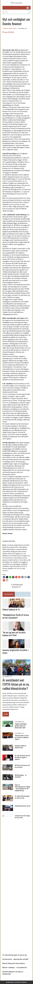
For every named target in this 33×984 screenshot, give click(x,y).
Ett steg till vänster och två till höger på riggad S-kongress (22, 757)
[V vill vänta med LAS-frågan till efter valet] (7, 947)
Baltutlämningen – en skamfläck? (20, 776)
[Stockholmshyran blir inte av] (7, 810)
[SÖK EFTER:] (16, 12)
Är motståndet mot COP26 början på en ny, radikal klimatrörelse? (15, 684)
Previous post (18, 585)
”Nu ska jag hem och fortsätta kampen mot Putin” (14, 634)
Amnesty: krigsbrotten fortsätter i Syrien (15, 651)
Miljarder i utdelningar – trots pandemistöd (14, 967)
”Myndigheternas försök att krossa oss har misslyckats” (15, 616)
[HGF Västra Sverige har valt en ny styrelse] (7, 769)
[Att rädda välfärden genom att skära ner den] (7, 800)
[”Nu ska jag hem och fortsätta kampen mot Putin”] (16, 629)
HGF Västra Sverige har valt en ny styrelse (22, 766)
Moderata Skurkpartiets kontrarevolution (13, 963)
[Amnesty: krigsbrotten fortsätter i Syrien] (16, 647)
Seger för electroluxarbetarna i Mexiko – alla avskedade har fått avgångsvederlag (22, 787)
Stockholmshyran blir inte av (22, 806)
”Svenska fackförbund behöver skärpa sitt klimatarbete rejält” (21, 726)
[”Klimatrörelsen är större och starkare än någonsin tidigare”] (7, 737)
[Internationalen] (16, 3)
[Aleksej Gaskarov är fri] (16, 606)
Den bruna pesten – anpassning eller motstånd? (15, 959)
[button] (4, 577)
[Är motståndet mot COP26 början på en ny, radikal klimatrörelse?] (16, 674)
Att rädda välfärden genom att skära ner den (22, 797)
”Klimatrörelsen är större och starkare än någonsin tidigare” (22, 737)
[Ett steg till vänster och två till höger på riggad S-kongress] (7, 759)
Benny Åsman (13, 28)
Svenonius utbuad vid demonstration (20, 747)
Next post (15, 587)
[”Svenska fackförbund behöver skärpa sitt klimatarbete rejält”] (7, 726)
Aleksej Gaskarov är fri (11, 609)
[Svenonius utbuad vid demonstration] (7, 750)
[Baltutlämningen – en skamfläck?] (7, 779)
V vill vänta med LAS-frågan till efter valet (22, 817)
